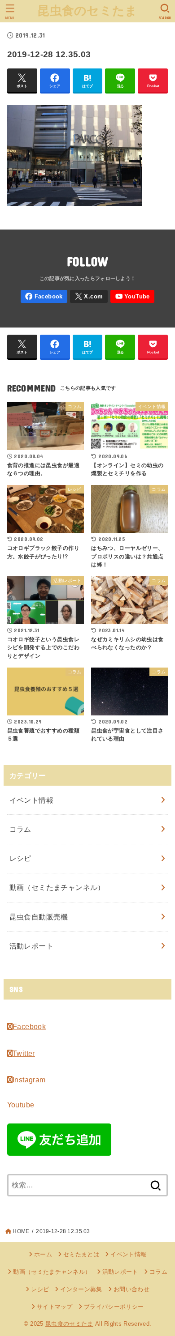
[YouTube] (132, 296)
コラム (20, 829)
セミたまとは (81, 1254)
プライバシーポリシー (114, 1306)
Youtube (21, 1105)
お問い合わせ (131, 1289)
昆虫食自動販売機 (38, 917)
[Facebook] (44, 296)
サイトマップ (55, 1306)
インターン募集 (81, 1289)
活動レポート (31, 946)
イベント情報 (31, 800)
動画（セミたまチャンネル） (57, 887)
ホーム (43, 1254)
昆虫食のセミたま (87, 10)
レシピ (20, 858)
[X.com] (89, 296)
